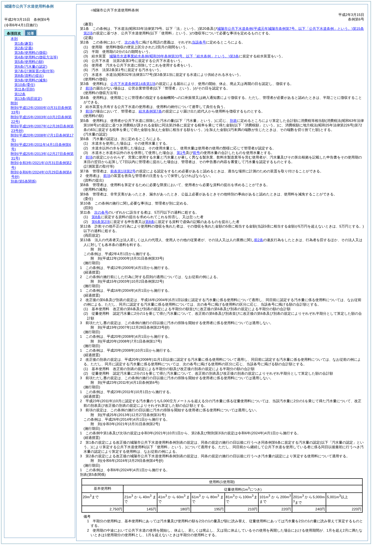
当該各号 (199, 42)
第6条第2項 (101, 222)
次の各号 (132, 42)
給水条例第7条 (150, 111)
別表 (233, 121)
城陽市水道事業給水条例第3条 (174, 56)
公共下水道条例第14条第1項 (132, 84)
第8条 (96, 217)
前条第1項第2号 (123, 171)
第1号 (181, 153)
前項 (89, 88)
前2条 (258, 240)
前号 (196, 153)
